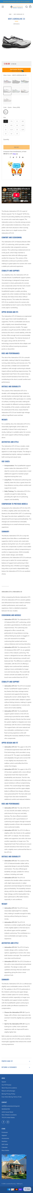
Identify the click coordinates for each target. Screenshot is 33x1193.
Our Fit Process (6, 1085)
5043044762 (6, 1109)
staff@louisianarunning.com (11, 1106)
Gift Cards (5, 1144)
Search (4, 1082)
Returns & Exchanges (8, 1091)
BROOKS (16, 24)
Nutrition (4, 1141)
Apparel (4, 1135)
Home (10, 14)
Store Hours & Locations (9, 1088)
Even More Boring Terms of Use (11, 1097)
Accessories (5, 1138)
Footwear (5, 1132)
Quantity (6, 139)
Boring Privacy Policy (8, 1094)
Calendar (4, 1147)
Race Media (5, 1150)
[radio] (7, 81)
